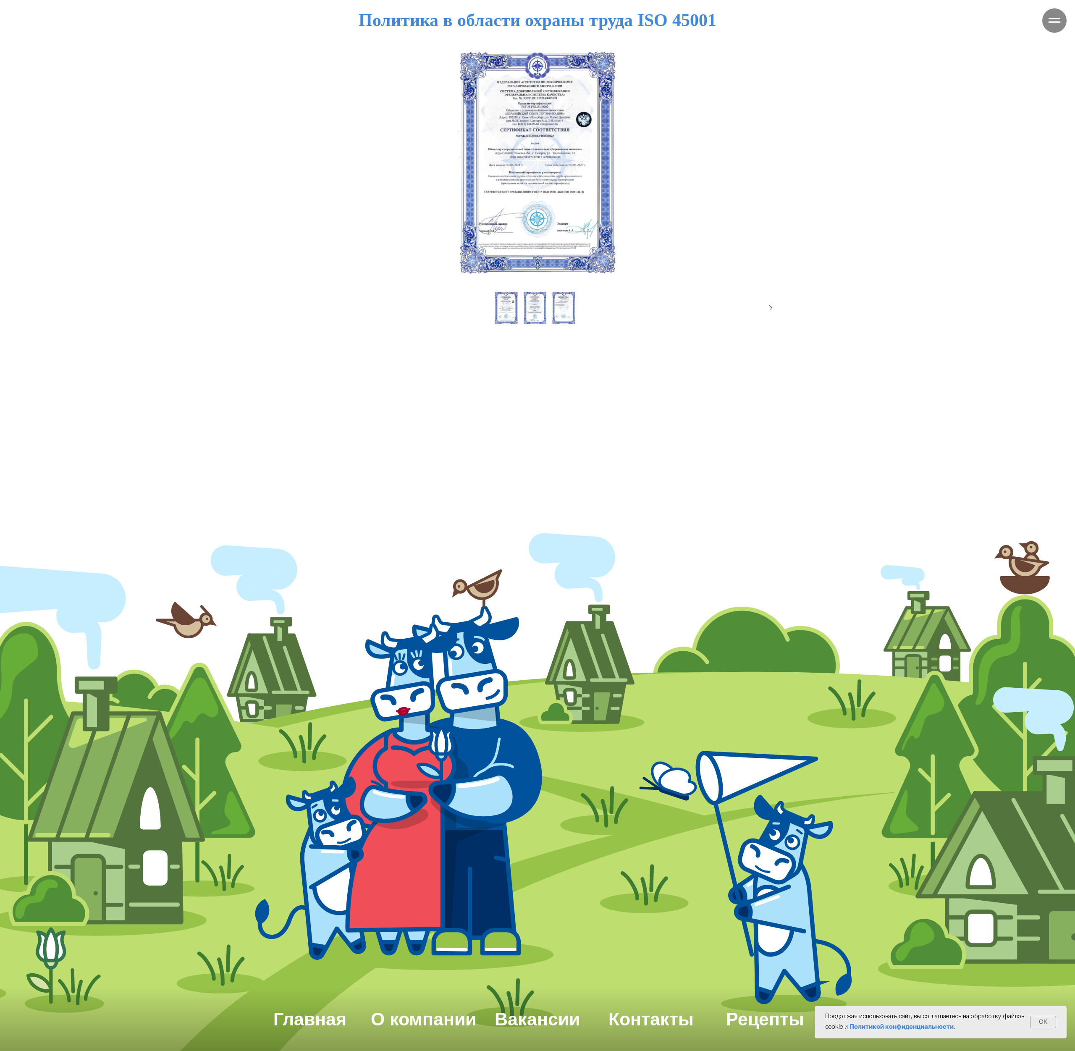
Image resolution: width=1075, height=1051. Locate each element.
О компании (423, 1019)
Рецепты (765, 1019)
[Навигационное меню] (1054, 20)
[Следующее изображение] (770, 307)
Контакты (651, 1019)
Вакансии (537, 1019)
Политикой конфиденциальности (902, 1026)
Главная (309, 1019)
